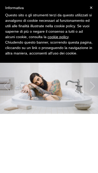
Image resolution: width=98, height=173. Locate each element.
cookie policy (58, 37)
